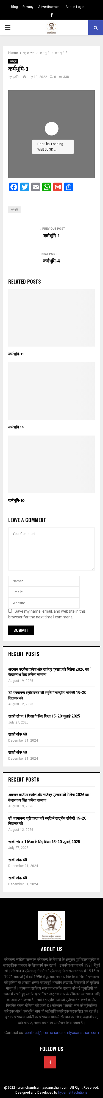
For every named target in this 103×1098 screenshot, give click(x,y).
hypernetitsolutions (73, 1092)
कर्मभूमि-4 (51, 261)
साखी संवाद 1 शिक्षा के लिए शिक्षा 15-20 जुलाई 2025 (44, 716)
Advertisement (49, 7)
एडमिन (16, 77)
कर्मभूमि (13, 61)
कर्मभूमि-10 (16, 500)
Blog (14, 7)
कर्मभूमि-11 (16, 354)
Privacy (28, 7)
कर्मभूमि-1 (51, 236)
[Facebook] (50, 1062)
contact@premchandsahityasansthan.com (62, 1032)
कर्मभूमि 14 (16, 427)
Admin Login (74, 7)
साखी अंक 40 (17, 734)
